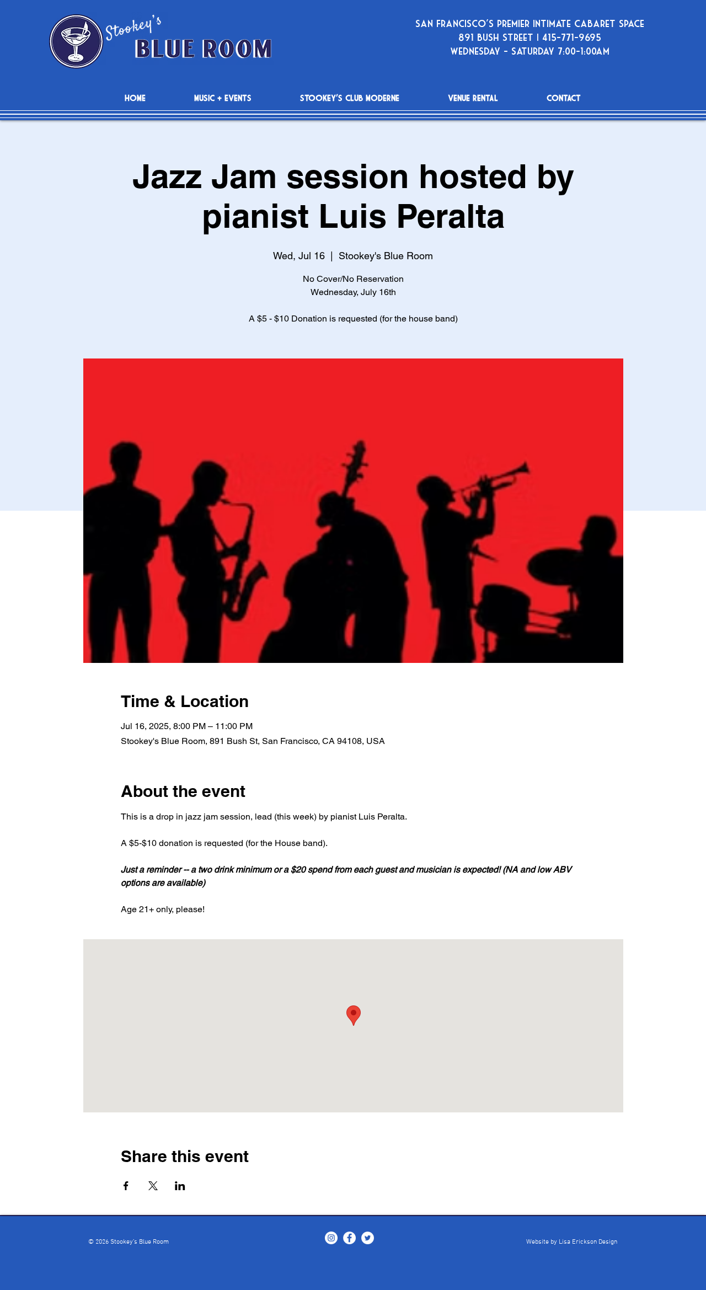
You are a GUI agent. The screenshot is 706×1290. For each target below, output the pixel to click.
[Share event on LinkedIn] (180, 1185)
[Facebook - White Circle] (349, 1238)
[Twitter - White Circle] (367, 1238)
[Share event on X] (153, 1185)
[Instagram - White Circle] (331, 1238)
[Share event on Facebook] (126, 1185)
